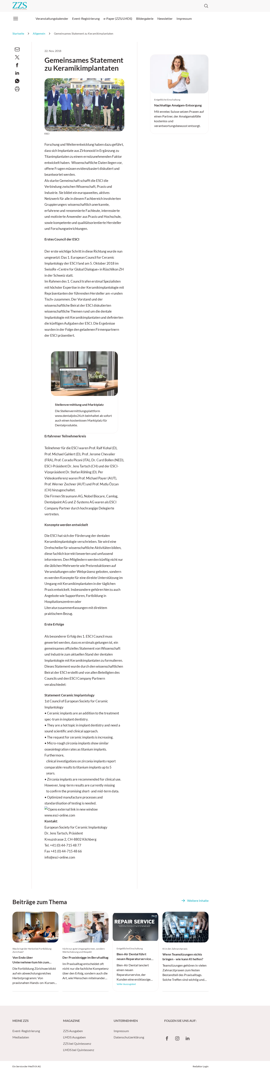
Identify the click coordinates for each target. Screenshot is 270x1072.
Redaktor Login (201, 1066)
